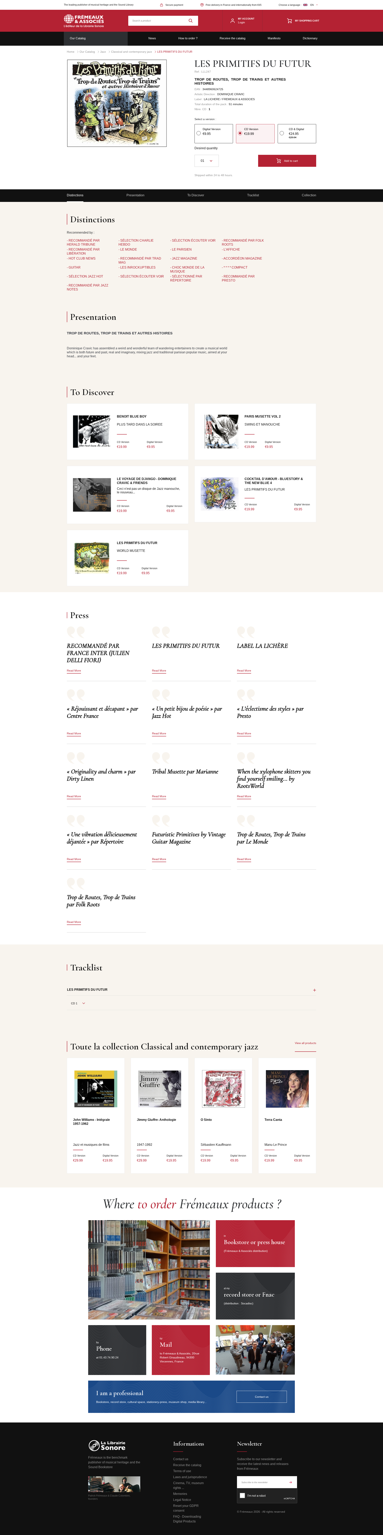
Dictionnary (310, 38)
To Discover (195, 195)
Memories (180, 1493)
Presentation (135, 195)
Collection (309, 195)
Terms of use (182, 1471)
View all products (305, 1043)
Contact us (180, 1459)
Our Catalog (78, 38)
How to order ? (187, 38)
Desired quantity (206, 148)
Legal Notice (182, 1499)
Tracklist (253, 195)
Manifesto (274, 38)
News (152, 38)
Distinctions (75, 195)
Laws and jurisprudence (190, 1477)
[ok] (290, 1482)
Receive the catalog (232, 38)
